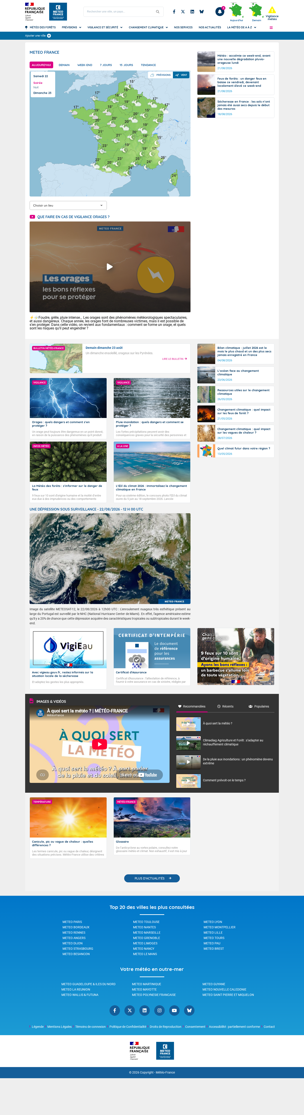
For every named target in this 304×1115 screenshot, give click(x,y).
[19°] (124, 149)
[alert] (272, 13)
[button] (271, 27)
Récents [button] (227, 706)
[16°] (123, 95)
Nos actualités (210, 27)
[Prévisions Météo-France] (58, 12)
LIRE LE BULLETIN (172, 359)
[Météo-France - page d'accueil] (165, 1051)
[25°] (135, 163)
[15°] (156, 142)
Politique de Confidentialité (127, 1026)
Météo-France (165, 1072)
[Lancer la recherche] (158, 12)
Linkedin (192, 12)
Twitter (183, 12)
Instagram (159, 1010)
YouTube (174, 1010)
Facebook (174, 12)
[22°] (95, 164)
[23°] (102, 150)
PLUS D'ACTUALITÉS (149, 878)
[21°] (97, 136)
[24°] (171, 180)
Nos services (183, 27)
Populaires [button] (261, 706)
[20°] (133, 118)
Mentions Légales (59, 1026)
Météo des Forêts (43, 27)
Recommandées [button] (194, 706)
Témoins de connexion (90, 1026)
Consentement (195, 1026)
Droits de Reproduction (165, 1026)
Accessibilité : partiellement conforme (234, 1026)
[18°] (107, 111)
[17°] (157, 120)
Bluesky (202, 12)
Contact (269, 1026)
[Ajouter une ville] (49, 35)
